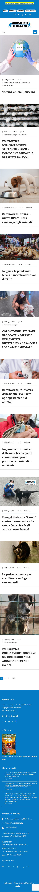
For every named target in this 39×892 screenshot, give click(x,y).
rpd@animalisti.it (29, 883)
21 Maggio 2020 (9, 322)
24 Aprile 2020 (9, 639)
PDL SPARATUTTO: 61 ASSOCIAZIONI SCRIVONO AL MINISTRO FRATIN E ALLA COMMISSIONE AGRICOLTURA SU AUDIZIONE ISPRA (21, 785)
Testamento (31, 11)
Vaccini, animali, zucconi (18, 92)
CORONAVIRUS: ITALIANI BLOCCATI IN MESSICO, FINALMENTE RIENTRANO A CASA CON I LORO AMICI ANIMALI (19, 339)
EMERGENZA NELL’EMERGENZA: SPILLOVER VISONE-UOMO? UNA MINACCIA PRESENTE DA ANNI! (17, 149)
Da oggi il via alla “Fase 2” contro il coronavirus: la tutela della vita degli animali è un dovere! (19, 523)
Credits (17, 886)
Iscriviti (12, 11)
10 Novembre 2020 (10, 132)
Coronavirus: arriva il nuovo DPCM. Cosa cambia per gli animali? (17, 218)
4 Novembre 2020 (10, 207)
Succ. (14, 678)
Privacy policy (18, 883)
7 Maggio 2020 (9, 442)
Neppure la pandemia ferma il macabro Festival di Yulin (19, 275)
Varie (10, 82)
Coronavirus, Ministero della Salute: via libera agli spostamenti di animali (17, 396)
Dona (5, 11)
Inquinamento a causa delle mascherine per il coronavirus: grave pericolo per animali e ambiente (17, 457)
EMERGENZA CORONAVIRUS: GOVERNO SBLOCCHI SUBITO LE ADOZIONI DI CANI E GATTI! (19, 657)
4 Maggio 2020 (9, 511)
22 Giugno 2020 (9, 264)
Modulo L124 (8, 883)
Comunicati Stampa (10, 135)
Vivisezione (16, 82)
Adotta (21, 11)
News (6, 82)
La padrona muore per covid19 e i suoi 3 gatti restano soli (16, 578)
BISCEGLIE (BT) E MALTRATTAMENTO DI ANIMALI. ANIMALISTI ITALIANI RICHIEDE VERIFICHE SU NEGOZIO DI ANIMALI (21, 774)
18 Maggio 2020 (9, 383)
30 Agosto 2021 (9, 80)
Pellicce (24, 135)
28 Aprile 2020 (9, 568)
